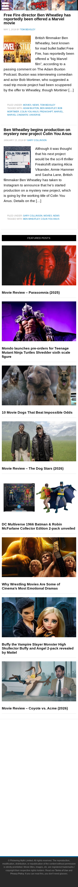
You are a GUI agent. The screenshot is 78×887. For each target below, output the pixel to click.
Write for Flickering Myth (46, 838)
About (46, 820)
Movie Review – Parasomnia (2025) (31, 292)
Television (46, 788)
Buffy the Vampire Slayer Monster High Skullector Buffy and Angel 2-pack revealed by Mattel (38, 648)
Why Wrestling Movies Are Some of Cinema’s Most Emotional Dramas (31, 586)
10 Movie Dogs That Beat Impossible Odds (37, 412)
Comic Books (46, 795)
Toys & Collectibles (46, 807)
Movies (27, 105)
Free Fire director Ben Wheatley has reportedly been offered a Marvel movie (37, 19)
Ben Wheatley (48, 108)
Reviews (46, 747)
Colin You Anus (29, 111)
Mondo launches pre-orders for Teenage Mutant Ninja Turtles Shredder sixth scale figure (36, 352)
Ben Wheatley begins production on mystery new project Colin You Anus (37, 131)
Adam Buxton (31, 108)
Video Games (46, 801)
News (35, 105)
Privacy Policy (17, 873)
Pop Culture (46, 777)
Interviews (46, 764)
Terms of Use (61, 870)
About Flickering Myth (46, 825)
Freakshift (46, 111)
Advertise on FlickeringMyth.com (46, 832)
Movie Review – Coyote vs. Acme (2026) (35, 708)
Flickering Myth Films (46, 814)
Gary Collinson (32, 215)
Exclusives (46, 771)
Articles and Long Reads (46, 758)
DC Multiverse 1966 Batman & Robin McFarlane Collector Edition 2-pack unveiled (38, 526)
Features (46, 753)
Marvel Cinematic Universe (23, 115)
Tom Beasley (47, 105)
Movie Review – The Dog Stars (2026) (32, 468)
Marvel (58, 111)
